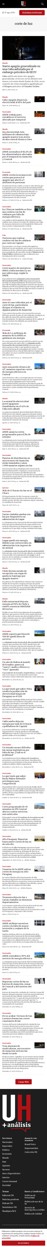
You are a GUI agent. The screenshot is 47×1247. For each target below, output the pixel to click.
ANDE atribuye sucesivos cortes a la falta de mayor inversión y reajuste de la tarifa (15, 927)
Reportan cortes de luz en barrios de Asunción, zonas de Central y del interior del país (16, 985)
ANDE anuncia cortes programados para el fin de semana (16, 434)
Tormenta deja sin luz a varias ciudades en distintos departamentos (17, 900)
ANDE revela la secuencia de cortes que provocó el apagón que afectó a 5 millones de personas (16, 179)
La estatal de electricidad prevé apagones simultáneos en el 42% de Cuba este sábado (15, 405)
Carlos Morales (27, 259)
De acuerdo (23, 1243)
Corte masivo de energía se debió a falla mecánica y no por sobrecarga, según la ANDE (16, 272)
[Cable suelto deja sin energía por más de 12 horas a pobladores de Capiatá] (39, 721)
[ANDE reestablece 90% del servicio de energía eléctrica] (39, 955)
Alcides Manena (30, 860)
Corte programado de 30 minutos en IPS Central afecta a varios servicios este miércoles (15, 810)
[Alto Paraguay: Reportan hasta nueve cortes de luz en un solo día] (39, 838)
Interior (5, 488)
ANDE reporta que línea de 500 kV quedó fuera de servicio (16, 636)
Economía (6, 172)
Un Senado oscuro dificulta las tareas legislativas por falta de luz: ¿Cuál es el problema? (16, 751)
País (4, 235)
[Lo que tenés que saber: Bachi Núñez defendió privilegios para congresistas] (39, 775)
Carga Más (23, 1082)
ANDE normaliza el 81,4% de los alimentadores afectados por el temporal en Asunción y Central (17, 155)
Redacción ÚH (25, 123)
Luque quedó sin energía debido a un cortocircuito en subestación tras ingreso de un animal (16, 544)
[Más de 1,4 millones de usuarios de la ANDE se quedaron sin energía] (39, 332)
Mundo (5, 63)
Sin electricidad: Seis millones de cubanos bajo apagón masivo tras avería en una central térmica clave (17, 136)
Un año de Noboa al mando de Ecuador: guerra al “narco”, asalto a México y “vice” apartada (16, 666)
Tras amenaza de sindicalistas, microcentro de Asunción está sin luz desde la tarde (16, 1050)
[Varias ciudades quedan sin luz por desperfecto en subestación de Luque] (39, 514)
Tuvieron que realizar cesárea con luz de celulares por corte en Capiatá (16, 240)
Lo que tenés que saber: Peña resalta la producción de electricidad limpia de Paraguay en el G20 (17, 693)
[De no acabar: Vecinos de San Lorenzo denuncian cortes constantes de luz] (39, 1015)
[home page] (23, 4)
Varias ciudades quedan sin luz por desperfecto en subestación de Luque (16, 517)
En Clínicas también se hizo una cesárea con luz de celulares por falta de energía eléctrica (17, 213)
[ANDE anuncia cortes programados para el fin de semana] (39, 431)
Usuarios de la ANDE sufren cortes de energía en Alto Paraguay (16, 872)
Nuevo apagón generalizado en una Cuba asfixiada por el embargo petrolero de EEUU (21, 69)
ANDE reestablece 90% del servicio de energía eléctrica (17, 957)
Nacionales (6, 112)
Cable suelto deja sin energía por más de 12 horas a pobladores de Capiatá (16, 724)
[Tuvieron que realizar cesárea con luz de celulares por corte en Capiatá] (39, 237)
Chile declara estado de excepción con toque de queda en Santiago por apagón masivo (14, 575)
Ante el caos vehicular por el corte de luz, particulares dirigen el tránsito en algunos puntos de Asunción (17, 306)
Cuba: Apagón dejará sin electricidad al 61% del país (16, 101)
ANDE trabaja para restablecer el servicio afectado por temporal (14, 117)
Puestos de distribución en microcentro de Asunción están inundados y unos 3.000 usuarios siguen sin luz (17, 462)
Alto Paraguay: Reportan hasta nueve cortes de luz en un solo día (16, 841)
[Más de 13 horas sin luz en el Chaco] (39, 490)
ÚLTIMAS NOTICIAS (32, 13)
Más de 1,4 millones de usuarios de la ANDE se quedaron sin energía (14, 335)
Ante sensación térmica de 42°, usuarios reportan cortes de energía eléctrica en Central (17, 371)
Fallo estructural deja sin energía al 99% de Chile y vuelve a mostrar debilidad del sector (16, 605)
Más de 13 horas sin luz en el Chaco (17, 491)
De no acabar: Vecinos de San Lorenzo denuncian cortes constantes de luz (17, 1018)
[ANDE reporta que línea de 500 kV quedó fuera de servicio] (39, 633)
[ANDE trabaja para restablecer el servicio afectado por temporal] (39, 114)
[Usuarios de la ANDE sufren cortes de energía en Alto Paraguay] (39, 868)
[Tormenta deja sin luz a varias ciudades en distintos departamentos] (39, 897)
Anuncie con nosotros (31, 1139)
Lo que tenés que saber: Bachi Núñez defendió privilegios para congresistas (14, 780)
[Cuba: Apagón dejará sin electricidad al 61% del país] (39, 99)
